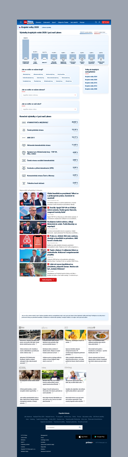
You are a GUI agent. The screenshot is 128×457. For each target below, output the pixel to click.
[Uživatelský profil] (99, 22)
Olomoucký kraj (66, 77)
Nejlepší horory (50, 416)
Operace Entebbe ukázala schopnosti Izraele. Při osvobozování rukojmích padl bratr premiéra (75, 351)
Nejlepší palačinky (71, 422)
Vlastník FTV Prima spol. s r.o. (28, 449)
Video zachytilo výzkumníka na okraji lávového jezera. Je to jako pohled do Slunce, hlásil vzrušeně (75, 359)
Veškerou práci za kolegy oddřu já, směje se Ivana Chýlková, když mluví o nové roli (52, 359)
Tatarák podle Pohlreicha (73, 419)
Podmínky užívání (25, 444)
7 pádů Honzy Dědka (42, 419)
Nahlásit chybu (24, 451)
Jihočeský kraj (26, 74)
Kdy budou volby (87, 416)
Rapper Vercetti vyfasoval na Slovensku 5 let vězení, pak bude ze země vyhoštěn (52, 391)
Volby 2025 (52, 419)
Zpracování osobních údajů (47, 444)
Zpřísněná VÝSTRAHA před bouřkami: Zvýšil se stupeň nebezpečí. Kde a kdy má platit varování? (28, 360)
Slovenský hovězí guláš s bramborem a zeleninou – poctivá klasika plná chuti (97, 350)
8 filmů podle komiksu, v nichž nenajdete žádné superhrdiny (28, 390)
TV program (59, 416)
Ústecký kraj (59, 81)
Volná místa (24, 437)
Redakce (43, 449)
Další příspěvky (47, 280)
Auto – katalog (30, 419)
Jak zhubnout (28, 416)
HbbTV (22, 442)
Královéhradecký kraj (28, 77)
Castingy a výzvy (45, 440)
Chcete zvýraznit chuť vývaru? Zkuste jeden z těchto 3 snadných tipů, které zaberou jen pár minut (97, 359)
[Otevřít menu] (20, 22)
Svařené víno (60, 419)
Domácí (38, 22)
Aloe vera (84, 419)
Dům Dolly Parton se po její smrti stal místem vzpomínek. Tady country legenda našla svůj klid (75, 399)
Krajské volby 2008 (91, 89)
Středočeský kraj (48, 81)
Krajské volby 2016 (91, 83)
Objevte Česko (63, 22)
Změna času (67, 416)
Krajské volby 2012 (91, 86)
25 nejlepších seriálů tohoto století (29, 380)
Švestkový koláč (83, 422)
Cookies (23, 446)
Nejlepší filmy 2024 (38, 416)
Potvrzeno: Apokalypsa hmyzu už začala (75, 341)
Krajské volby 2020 (91, 79)
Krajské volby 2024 (91, 76)
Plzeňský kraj (37, 81)
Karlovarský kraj (50, 74)
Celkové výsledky (46, 27)
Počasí (82, 22)
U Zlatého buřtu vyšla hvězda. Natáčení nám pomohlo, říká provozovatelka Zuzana (51, 342)
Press (42, 437)
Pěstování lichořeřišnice (95, 419)
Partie (74, 416)
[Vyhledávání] (96, 22)
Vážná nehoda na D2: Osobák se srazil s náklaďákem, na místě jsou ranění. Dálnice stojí (29, 350)
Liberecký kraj (40, 77)
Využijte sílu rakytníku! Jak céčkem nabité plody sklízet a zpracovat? (75, 390)
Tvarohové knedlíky (59, 422)
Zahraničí (46, 22)
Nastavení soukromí (46, 451)
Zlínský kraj (68, 81)
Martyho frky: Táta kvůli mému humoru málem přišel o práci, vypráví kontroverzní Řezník (51, 382)
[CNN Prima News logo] (29, 22)
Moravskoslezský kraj (52, 77)
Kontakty (43, 442)
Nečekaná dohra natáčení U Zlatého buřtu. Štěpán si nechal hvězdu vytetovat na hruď (51, 350)
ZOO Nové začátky (98, 416)
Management (44, 435)
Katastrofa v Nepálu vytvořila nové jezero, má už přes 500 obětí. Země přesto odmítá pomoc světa (29, 342)
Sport (54, 22)
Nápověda (43, 446)
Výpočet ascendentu (46, 422)
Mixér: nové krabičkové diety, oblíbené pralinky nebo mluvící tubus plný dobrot (96, 342)
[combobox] (48, 95)
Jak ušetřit (74, 22)
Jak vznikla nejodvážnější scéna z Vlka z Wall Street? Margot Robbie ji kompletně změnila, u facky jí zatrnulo (29, 400)
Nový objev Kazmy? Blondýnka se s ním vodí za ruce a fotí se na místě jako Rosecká (52, 399)
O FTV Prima (24, 435)
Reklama (23, 440)
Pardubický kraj (27, 81)
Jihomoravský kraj (38, 74)
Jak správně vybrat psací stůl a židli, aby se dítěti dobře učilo (74, 381)
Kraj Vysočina (61, 74)
